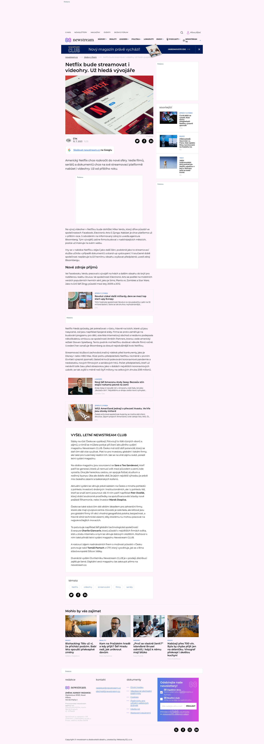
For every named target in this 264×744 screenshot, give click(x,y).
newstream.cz (71, 57)
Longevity (149, 39)
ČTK (75, 138)
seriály (130, 587)
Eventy (107, 32)
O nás (68, 32)
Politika (136, 39)
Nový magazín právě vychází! (114, 49)
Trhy (181, 158)
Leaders (123, 39)
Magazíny (95, 32)
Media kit (135, 709)
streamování (104, 587)
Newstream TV (191, 40)
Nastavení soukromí (140, 713)
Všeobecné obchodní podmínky (141, 692)
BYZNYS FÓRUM (121, 32)
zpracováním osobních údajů (176, 714)
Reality (113, 39)
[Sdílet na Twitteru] (137, 141)
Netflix (75, 587)
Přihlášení (195, 32)
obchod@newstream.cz (108, 691)
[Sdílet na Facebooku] (144, 141)
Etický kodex (136, 687)
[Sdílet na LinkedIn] (151, 141)
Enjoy (159, 39)
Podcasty (174, 39)
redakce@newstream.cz (108, 688)
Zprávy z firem (90, 57)
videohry (88, 587)
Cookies (134, 697)
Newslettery (80, 32)
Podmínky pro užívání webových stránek (139, 702)
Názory (101, 39)
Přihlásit (190, 706)
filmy (118, 587)
